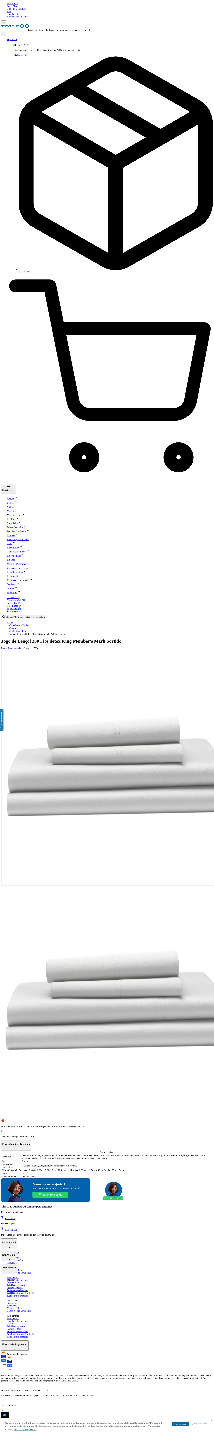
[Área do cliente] (8, 42)
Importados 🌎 (14, 608)
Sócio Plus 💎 (13, 603)
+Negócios (12, 1323)
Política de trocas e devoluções (21, 1293)
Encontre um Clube (16, 1290)
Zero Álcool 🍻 (14, 611)
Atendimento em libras (17, 16)
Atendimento (13, 14)
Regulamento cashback (17, 1295)
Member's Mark (15, 648)
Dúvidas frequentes (16, 1285)
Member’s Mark (14, 1308)
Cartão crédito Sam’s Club (19, 1272)
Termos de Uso (14, 1329)
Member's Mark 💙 (16, 600)
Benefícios (12, 1305)
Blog (9, 11)
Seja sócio (11, 1303)
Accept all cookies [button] (180, 1424)
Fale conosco (13, 1277)
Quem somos (13, 1282)
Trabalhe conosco (15, 1287)
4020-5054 (10, 1218)
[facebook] (2, 1410)
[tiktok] (4, 1410)
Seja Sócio (12, 39)
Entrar (25, 55)
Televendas (12, 1263)
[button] (199, 1423)
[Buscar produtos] (3, 34)
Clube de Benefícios (16, 9)
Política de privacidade (17, 1331)
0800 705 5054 (12, 1230)
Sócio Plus (12, 6)
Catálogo (11, 1285)
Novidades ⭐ (13, 597)
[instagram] (7, 1410)
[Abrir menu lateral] (3, 22)
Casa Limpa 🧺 (14, 606)
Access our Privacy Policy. (25, 1429)
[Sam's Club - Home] (15, 27)
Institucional (12, 3)
